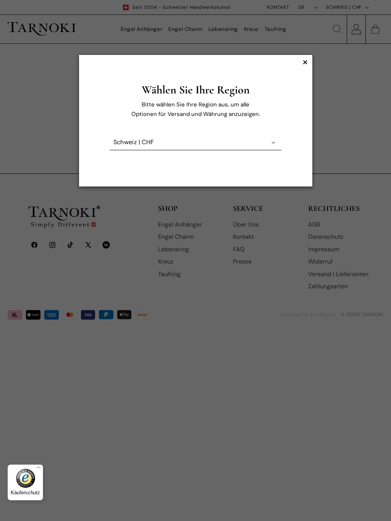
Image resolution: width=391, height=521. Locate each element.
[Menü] (38, 469)
